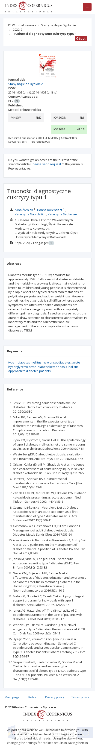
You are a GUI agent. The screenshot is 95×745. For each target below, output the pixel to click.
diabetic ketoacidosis (52, 367)
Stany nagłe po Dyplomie (58, 25)
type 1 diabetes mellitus (25, 362)
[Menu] (87, 7)
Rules (32, 697)
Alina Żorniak (24, 210)
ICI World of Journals (22, 25)
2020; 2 (17, 29)
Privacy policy (54, 697)
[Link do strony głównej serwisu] (28, 6)
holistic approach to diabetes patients (43, 369)
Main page (12, 697)
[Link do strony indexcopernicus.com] (48, 715)
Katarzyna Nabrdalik (29, 214)
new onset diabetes (57, 362)
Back (82, 38)
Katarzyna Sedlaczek (62, 214)
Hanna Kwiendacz (49, 210)
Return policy (80, 697)
